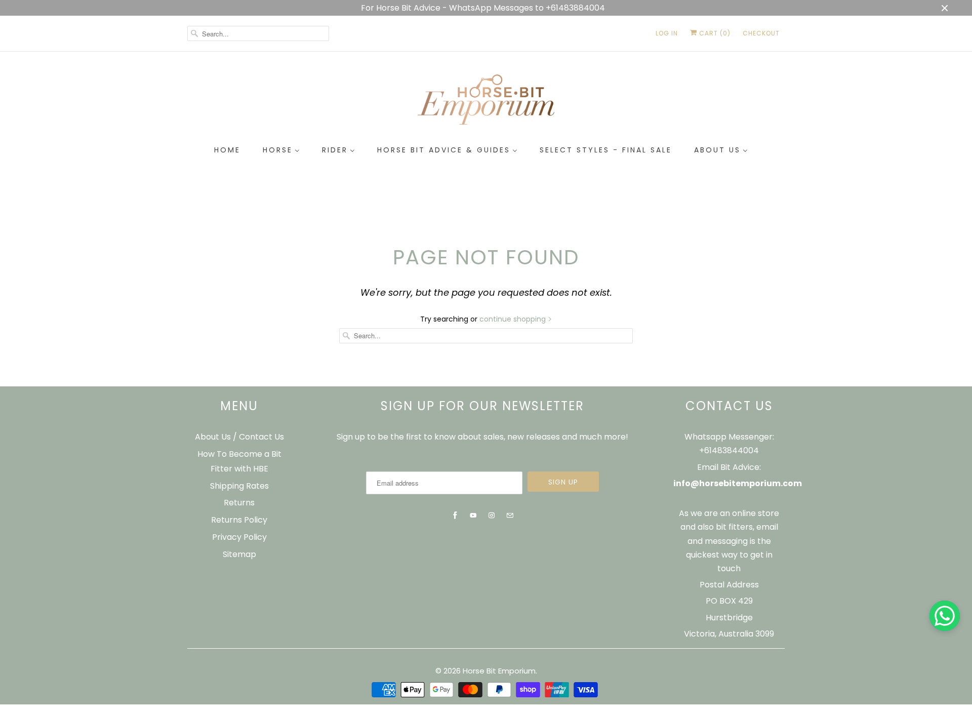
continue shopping (513, 319)
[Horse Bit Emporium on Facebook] (455, 515)
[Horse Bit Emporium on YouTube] (473, 515)
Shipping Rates (239, 486)
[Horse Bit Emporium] (486, 101)
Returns (239, 502)
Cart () (714, 33)
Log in (667, 33)
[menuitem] (227, 150)
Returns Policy (239, 520)
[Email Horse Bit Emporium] (509, 515)
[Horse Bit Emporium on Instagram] (491, 515)
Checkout (761, 33)
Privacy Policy (239, 537)
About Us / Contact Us (239, 437)
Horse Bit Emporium (499, 670)
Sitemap (239, 554)
